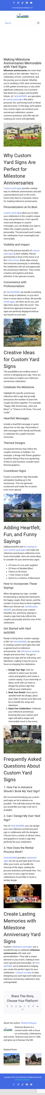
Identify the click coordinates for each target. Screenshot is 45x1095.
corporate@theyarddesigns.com (22, 8)
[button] (5, 1059)
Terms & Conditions (23, 1080)
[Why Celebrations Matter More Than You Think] (12, 1054)
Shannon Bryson (28, 1023)
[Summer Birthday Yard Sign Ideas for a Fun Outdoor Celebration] (33, 1054)
